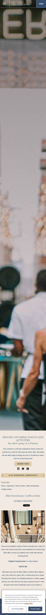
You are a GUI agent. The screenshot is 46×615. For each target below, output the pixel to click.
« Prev (3, 475)
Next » (43, 475)
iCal (18, 469)
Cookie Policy (28, 603)
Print (23, 469)
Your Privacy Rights (17, 609)
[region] (4, 4)
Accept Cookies (35, 609)
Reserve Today (23, 464)
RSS (28, 469)
